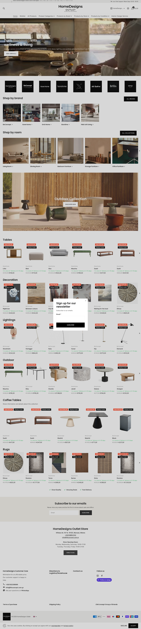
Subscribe (70, 325)
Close (86, 301)
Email (58, 314)
